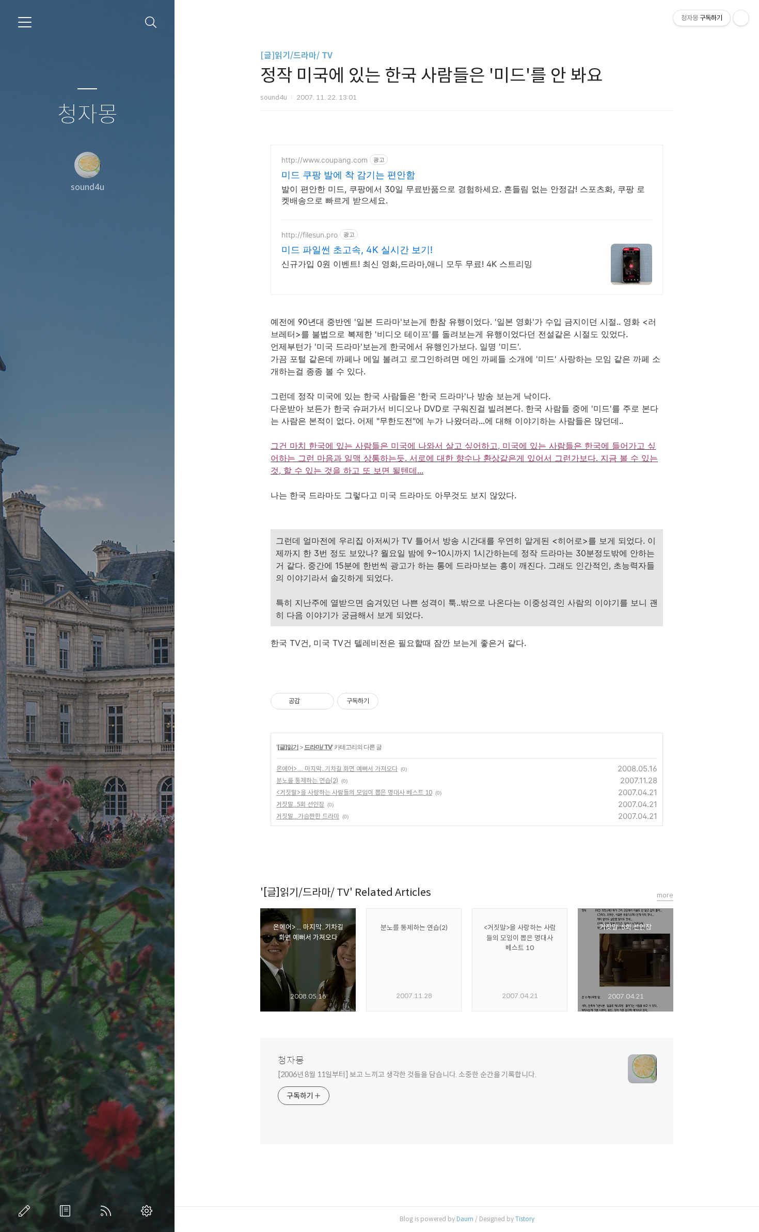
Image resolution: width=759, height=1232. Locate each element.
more (665, 895)
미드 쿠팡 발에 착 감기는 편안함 (348, 174)
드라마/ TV (318, 747)
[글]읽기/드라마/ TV (296, 55)
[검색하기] (151, 22)
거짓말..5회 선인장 (300, 804)
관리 (148, 1211)
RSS (108, 1211)
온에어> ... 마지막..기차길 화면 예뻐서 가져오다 (337, 768)
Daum (464, 1219)
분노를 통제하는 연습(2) (307, 780)
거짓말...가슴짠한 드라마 (307, 816)
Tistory (524, 1219)
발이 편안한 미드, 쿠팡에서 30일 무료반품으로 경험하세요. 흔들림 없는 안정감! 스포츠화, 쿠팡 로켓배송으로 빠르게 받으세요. (463, 195)
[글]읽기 (287, 747)
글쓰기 (26, 1211)
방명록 (67, 1211)
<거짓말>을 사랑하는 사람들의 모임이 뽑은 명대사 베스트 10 (354, 792)
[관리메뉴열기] (741, 18)
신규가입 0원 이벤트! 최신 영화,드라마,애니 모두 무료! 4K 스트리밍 (406, 264)
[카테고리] (24, 22)
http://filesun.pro (309, 234)
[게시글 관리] (322, 701)
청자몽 (87, 115)
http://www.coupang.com (324, 159)
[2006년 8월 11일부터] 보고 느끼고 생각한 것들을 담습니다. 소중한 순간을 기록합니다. (407, 1074)
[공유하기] (309, 701)
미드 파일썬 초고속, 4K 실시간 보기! (357, 249)
